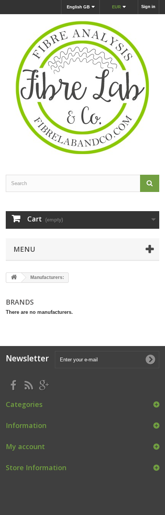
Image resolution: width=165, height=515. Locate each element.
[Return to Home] (14, 277)
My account (25, 446)
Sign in (148, 6)
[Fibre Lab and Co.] (82, 88)
